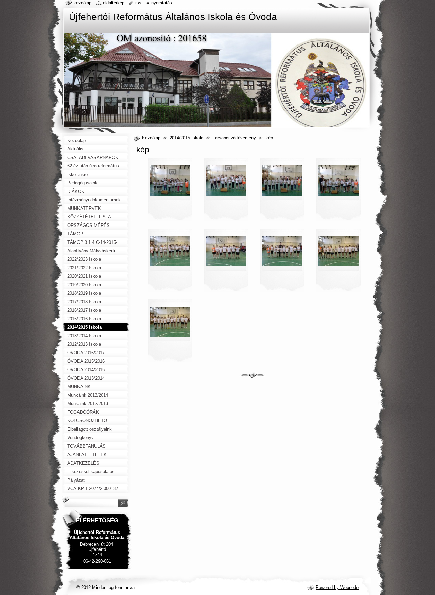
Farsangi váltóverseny (234, 137)
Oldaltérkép (113, 2)
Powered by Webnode (337, 587)
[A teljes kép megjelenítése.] (170, 191)
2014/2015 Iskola (186, 137)
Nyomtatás (161, 2)
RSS (138, 2)
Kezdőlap (151, 137)
